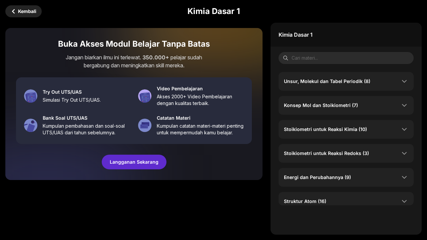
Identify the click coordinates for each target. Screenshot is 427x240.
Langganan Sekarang (134, 162)
